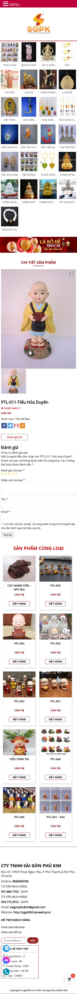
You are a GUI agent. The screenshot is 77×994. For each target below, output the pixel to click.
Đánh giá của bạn (13, 470)
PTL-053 (55, 643)
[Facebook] (4, 425)
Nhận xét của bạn (13, 480)
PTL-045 (19, 817)
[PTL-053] (55, 626)
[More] (22, 425)
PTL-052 (19, 701)
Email (5, 511)
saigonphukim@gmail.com (27, 907)
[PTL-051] (55, 684)
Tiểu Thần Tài (19, 759)
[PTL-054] (19, 626)
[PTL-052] (19, 684)
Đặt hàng (19, 603)
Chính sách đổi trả (11, 932)
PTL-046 (55, 759)
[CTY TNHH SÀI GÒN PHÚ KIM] (38, 24)
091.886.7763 (10, 892)
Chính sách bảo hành (13, 927)
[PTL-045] (19, 800)
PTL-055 (55, 585)
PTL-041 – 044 (56, 817)
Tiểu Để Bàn (22, 419)
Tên (4, 499)
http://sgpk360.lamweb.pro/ (32, 912)
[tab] (14, 437)
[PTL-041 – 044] (55, 800)
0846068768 (20, 881)
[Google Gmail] (16, 425)
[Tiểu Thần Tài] (19, 742)
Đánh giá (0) (14, 437)
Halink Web (62, 990)
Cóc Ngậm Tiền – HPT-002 (19, 587)
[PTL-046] (55, 742)
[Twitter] (10, 425)
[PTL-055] (55, 569)
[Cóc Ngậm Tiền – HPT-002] (19, 569)
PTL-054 (19, 643)
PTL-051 (55, 701)
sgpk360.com (29, 990)
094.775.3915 (10, 902)
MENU (14, 4)
